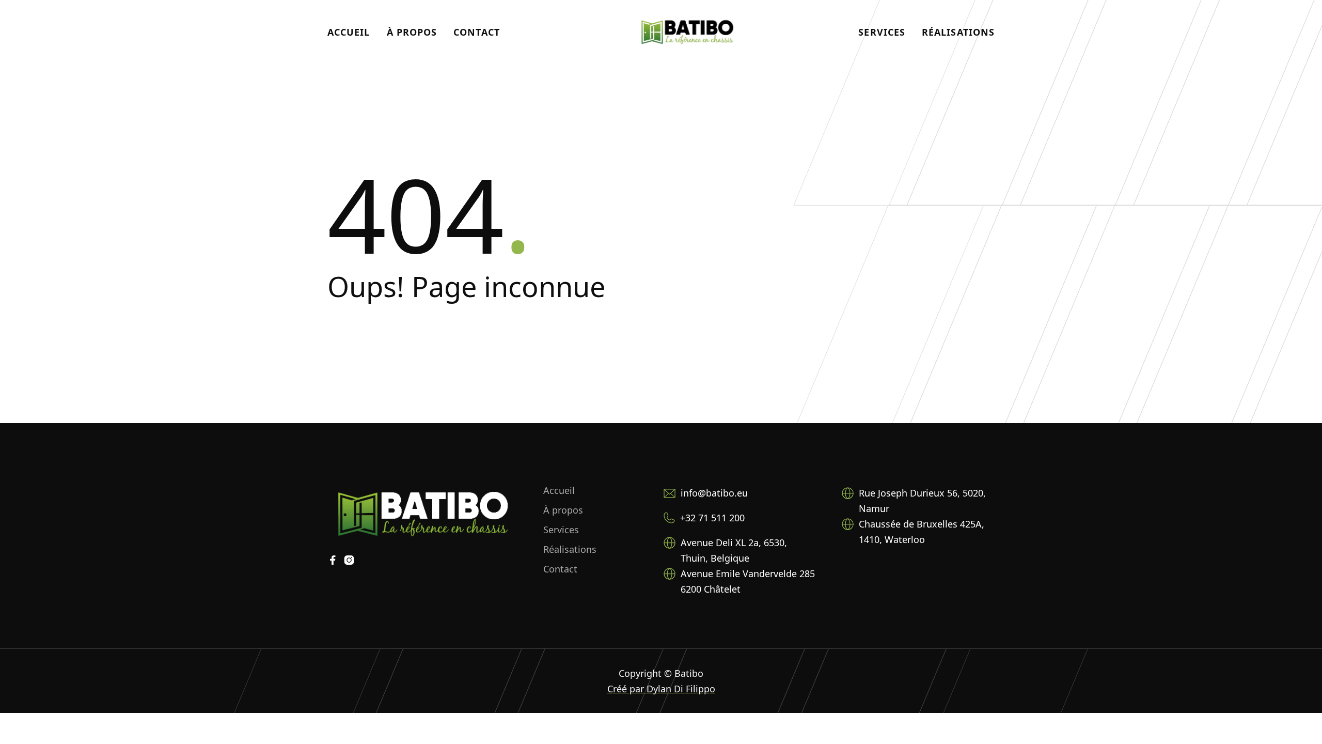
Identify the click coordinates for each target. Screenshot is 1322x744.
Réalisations (958, 32)
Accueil (559, 490)
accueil (348, 32)
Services (881, 32)
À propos (412, 32)
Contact (476, 32)
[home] (687, 32)
